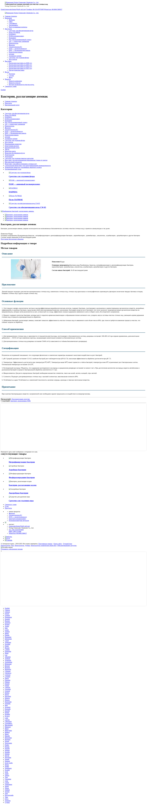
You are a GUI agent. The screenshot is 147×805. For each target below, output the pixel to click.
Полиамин (12, 38)
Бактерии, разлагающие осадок (22, 485)
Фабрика (12, 20)
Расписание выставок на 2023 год (20, 68)
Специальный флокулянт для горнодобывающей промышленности (28, 165)
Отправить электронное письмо (12, 549)
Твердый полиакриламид (17, 519)
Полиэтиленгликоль (15, 52)
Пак (12, 545)
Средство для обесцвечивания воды (21, 30)
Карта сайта (58, 544)
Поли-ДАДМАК (14, 32)
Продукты (8, 29)
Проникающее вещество (13, 144)
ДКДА (7, 149)
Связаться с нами (10, 86)
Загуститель (13, 59)
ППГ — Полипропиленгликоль (19, 50)
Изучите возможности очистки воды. (21, 84)
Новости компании (15, 81)
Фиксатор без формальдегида (15, 153)
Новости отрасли (14, 83)
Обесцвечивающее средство (66, 545)
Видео (7, 72)
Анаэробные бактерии (18, 493)
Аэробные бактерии (17, 470)
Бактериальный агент (12, 105)
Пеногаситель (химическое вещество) (43, 545)
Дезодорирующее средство (20, 399)
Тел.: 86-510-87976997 (16, 530)
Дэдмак (27, 545)
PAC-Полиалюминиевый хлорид (20, 39)
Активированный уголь (13, 169)
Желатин (12, 45)
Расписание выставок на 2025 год (20, 65)
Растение (12, 74)
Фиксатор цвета (10, 151)
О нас (7, 506)
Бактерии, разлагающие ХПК (20, 401)
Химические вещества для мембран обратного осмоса (23, 167)
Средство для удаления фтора (19, 57)
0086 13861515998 (15, 531)
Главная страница (11, 16)
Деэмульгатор (9, 155)
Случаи (11, 75)
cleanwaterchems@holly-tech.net (19, 526)
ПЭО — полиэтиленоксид (18, 48)
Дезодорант (9, 156)
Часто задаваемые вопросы (18, 27)
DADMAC (12, 34)
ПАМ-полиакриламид (16, 36)
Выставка (8, 61)
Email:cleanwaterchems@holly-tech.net (13, 9)
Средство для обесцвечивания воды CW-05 (27, 207)
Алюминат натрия (15, 56)
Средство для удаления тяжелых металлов (19, 158)
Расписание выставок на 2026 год (20, 63)
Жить (10, 77)
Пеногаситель (13, 43)
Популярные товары (45, 544)
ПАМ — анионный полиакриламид (24, 184)
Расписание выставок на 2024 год (20, 66)
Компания (8, 18)
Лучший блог (67, 544)
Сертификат (13, 23)
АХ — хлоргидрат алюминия (19, 41)
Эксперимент (13, 25)
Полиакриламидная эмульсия (19, 520)
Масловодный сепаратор (13, 162)
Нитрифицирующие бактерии (22, 462)
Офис (11, 21)
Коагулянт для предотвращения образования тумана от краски (26, 160)
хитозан (11, 54)
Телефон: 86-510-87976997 (35, 9)
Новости (8, 79)
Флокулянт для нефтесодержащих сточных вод (21, 164)
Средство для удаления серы (21, 501)
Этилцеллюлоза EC (15, 47)
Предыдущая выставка (16, 70)
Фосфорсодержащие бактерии (22, 477)
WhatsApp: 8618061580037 (53, 9)
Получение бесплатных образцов (12, 239)
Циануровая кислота (12, 146)
